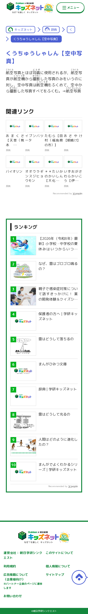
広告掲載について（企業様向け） (23, 581)
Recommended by (62, 193)
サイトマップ (55, 574)
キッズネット (23, 29)
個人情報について (58, 566)
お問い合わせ (13, 596)
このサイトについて (59, 553)
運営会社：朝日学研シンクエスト (23, 555)
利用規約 (10, 566)
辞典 (54, 29)
